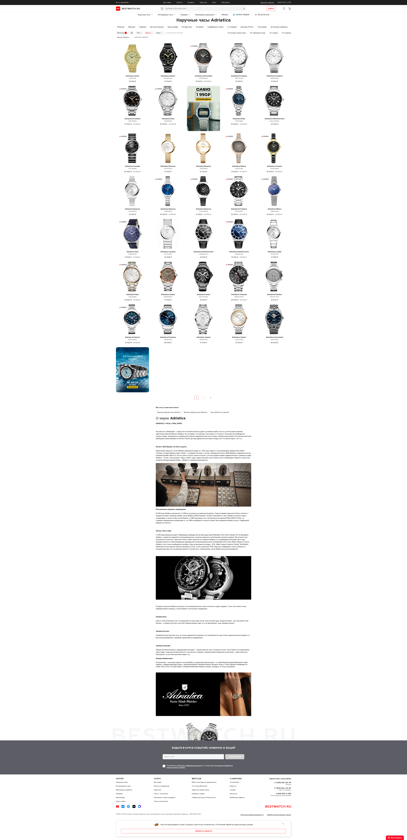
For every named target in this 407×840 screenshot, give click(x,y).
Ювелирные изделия (124, 790)
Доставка (167, 2)
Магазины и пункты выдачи (164, 797)
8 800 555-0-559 (284, 2)
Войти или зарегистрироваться (204, 782)
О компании (234, 782)
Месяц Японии (263, 14)
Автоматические (157, 27)
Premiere (239, 77)
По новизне (286, 33)
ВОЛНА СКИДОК (243, 14)
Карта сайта (121, 801)
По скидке (274, 33)
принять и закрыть (203, 831)
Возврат (191, 2)
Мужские (120, 27)
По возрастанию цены (237, 33)
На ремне (199, 27)
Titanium (239, 296)
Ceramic (132, 167)
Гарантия (203, 2)
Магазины (225, 2)
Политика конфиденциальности (251, 815)
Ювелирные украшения (204, 15)
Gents (132, 77)
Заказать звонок (267, 2)
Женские (131, 27)
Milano (239, 167)
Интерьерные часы (165, 15)
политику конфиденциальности (190, 765)
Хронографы (173, 27)
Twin (133, 253)
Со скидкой (232, 27)
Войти (271, 8)
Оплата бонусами (161, 801)
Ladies (275, 253)
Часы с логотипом (161, 793)
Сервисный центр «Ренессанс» (204, 797)
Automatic (203, 77)
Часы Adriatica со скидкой (219, 412)
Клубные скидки (198, 793)
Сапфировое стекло (215, 27)
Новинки (142, 27)
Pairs (168, 120)
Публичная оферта (237, 797)
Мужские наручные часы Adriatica (168, 412)
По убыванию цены (257, 33)
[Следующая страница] (210, 397)
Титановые (262, 27)
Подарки (184, 15)
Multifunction (274, 120)
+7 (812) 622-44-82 (282, 788)
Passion (274, 296)
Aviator (168, 77)
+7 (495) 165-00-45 (282, 783)
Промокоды (120, 797)
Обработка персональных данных (279, 815)
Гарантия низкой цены (200, 790)
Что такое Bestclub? (199, 786)
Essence (168, 167)
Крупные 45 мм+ (247, 27)
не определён (123, 2)
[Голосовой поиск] (244, 8)
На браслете (187, 27)
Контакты (233, 793)
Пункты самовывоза (161, 786)
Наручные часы (144, 15)
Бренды (225, 14)
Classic (168, 296)
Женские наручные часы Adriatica (195, 412)
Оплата (179, 2)
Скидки (233, 790)
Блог (214, 2)
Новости (233, 786)
